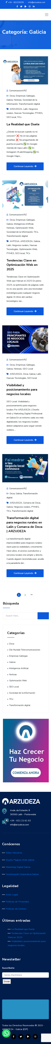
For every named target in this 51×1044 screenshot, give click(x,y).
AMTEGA (14, 241)
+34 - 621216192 (16, 2)
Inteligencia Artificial (23, 223)
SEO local (11, 117)
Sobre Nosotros (14, 852)
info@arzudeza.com (36, 2)
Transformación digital (29, 104)
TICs (19, 117)
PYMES (38, 113)
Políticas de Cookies (16, 908)
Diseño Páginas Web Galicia (20, 860)
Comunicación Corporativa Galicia (22, 874)
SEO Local (28, 368)
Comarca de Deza (31, 502)
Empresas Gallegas (25, 95)
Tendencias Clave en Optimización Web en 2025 (22, 264)
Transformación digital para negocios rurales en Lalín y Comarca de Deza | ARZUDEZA (24, 524)
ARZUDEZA (16, 109)
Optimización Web (24, 227)
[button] (6, 1033)
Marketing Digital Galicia (18, 867)
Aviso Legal (12, 894)
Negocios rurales (20, 245)
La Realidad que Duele (23, 124)
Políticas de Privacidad (17, 901)
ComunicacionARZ (17, 90)
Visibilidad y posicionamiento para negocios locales (22, 389)
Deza (12, 95)
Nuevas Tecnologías (24, 113)
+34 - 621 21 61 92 (20, 820)
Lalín (25, 109)
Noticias (18, 99)
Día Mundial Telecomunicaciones (24, 649)
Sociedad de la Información (20, 231)
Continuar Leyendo (23, 166)
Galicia (10, 99)
